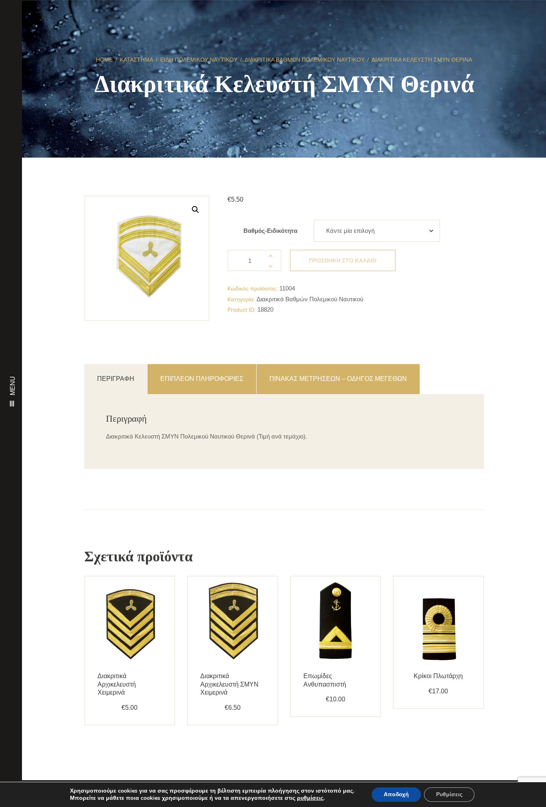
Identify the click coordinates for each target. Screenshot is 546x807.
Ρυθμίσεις (449, 794)
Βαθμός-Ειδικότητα (270, 230)
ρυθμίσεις (310, 798)
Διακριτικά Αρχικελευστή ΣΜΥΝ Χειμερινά (229, 684)
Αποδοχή (396, 794)
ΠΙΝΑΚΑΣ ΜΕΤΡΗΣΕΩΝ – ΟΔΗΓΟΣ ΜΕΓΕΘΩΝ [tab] (338, 378)
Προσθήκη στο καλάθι (343, 260)
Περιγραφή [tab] (115, 378)
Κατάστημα (136, 59)
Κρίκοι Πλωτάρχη (438, 676)
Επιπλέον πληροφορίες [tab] (201, 378)
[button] (195, 209)
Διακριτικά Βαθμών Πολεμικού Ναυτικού (305, 59)
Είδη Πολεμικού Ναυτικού (198, 59)
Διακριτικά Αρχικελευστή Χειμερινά (117, 684)
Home (104, 59)
